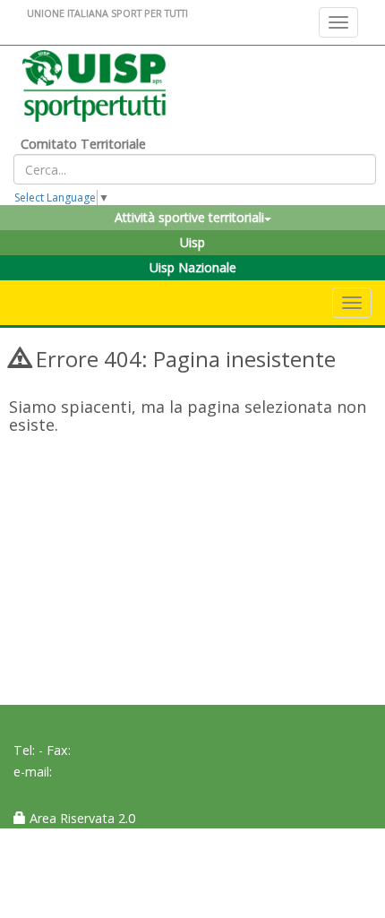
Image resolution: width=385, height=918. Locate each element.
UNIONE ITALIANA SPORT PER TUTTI (107, 13)
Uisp (192, 242)
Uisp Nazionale (193, 267)
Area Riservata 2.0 (80, 818)
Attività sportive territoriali (189, 217)
